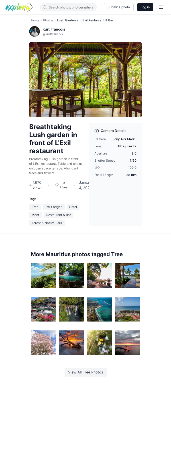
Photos (48, 20)
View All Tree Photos (85, 372)
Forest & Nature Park (47, 223)
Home (35, 20)
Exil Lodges (53, 207)
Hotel (73, 207)
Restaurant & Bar (58, 215)
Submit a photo (119, 7)
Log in (145, 7)
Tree (35, 207)
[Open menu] (161, 7)
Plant (35, 215)
